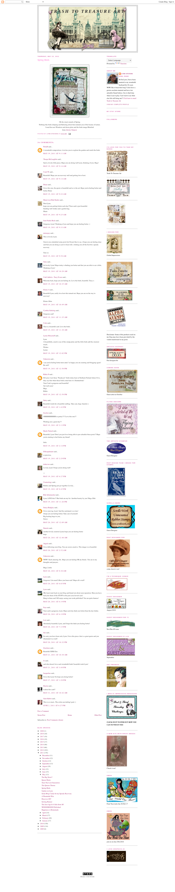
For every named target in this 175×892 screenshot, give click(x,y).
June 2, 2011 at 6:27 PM (54, 705)
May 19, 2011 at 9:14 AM (54, 166)
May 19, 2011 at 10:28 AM (55, 271)
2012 (42, 750)
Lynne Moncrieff (49, 335)
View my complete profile (118, 104)
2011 (42, 753)
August (45, 766)
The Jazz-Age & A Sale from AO (53, 804)
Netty (45, 400)
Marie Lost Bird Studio (51, 200)
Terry (45, 262)
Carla (45, 323)
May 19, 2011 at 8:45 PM (54, 489)
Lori (44, 620)
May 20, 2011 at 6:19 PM (54, 601)
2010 (42, 823)
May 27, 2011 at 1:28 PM (54, 680)
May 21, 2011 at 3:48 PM (54, 667)
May (44, 774)
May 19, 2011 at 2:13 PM (54, 425)
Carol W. (46, 172)
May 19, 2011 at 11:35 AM (55, 317)
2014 (42, 744)
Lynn (45, 577)
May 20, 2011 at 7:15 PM (54, 627)
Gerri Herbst (47, 698)
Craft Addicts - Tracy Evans (52, 277)
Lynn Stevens (127, 73)
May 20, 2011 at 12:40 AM (55, 537)
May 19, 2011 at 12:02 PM (55, 353)
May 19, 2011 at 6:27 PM (54, 476)
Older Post (98, 715)
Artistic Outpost (71, 130)
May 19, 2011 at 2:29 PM (54, 458)
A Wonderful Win (48, 796)
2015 (42, 742)
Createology (47, 482)
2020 (42, 731)
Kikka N (46, 374)
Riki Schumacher (49, 495)
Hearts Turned (48, 431)
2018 (42, 733)
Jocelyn (46, 413)
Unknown (46, 359)
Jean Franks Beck (49, 220)
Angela (45, 543)
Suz (44, 632)
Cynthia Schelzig (49, 310)
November (46, 758)
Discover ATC (46, 799)
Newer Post (41, 715)
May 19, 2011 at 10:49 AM (55, 304)
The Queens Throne (48, 785)
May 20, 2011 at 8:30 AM (54, 571)
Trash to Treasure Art (87, 11)
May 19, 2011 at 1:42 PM (54, 407)
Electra (45, 686)
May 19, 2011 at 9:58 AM (54, 256)
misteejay (46, 233)
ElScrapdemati (48, 451)
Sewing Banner (47, 802)
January (45, 821)
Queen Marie (46, 780)
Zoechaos (46, 648)
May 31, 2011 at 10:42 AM (55, 693)
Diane (45, 184)
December (46, 755)
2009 (42, 826)
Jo (44, 660)
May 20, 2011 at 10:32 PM (55, 642)
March (44, 815)
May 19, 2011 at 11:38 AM (55, 330)
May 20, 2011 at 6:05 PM (54, 583)
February (45, 818)
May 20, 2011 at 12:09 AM (55, 522)
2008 (42, 829)
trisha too (46, 464)
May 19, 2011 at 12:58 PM (55, 394)
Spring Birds (46, 788)
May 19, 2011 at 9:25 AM (54, 214)
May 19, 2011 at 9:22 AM (54, 194)
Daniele (46, 528)
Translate (123, 63)
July (44, 769)
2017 (42, 736)
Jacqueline (47, 673)
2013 (42, 747)
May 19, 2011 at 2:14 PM (54, 446)
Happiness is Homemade (50, 810)
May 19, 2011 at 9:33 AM (54, 227)
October (45, 761)
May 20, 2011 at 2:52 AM (54, 550)
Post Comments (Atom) (55, 720)
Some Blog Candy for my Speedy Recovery (57, 793)
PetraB (45, 146)
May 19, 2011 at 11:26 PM (55, 502)
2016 (42, 739)
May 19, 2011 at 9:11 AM (54, 153)
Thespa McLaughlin (50, 159)
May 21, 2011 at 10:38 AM (55, 655)
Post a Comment (43, 711)
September (46, 763)
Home (70, 715)
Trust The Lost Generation (51, 782)
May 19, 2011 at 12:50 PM (55, 368)
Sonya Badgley (48, 507)
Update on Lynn (47, 791)
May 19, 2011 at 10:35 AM (55, 284)
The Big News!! (47, 777)
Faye (45, 607)
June (44, 772)
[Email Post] (69, 133)
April (44, 812)
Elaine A (46, 289)
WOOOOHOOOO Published (51, 807)
